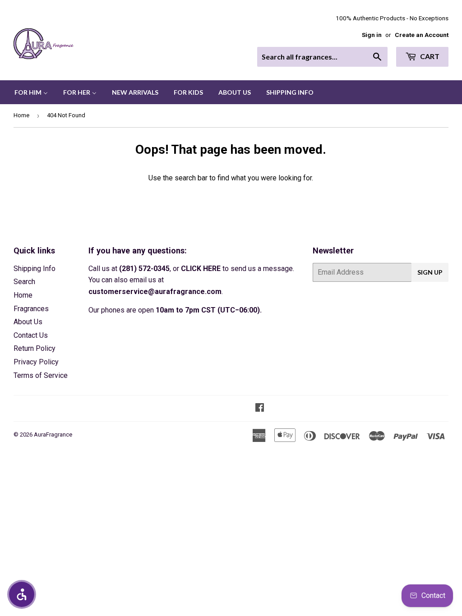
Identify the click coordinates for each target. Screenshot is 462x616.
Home (21, 115)
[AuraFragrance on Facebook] (259, 408)
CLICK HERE (201, 268)
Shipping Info (34, 268)
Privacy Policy (36, 362)
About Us (28, 321)
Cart (429, 56)
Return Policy (34, 348)
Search (24, 281)
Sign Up (430, 272)
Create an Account (421, 34)
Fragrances (31, 308)
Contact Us (31, 335)
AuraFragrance (53, 434)
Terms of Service (41, 375)
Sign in (372, 34)
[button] (21, 594)
